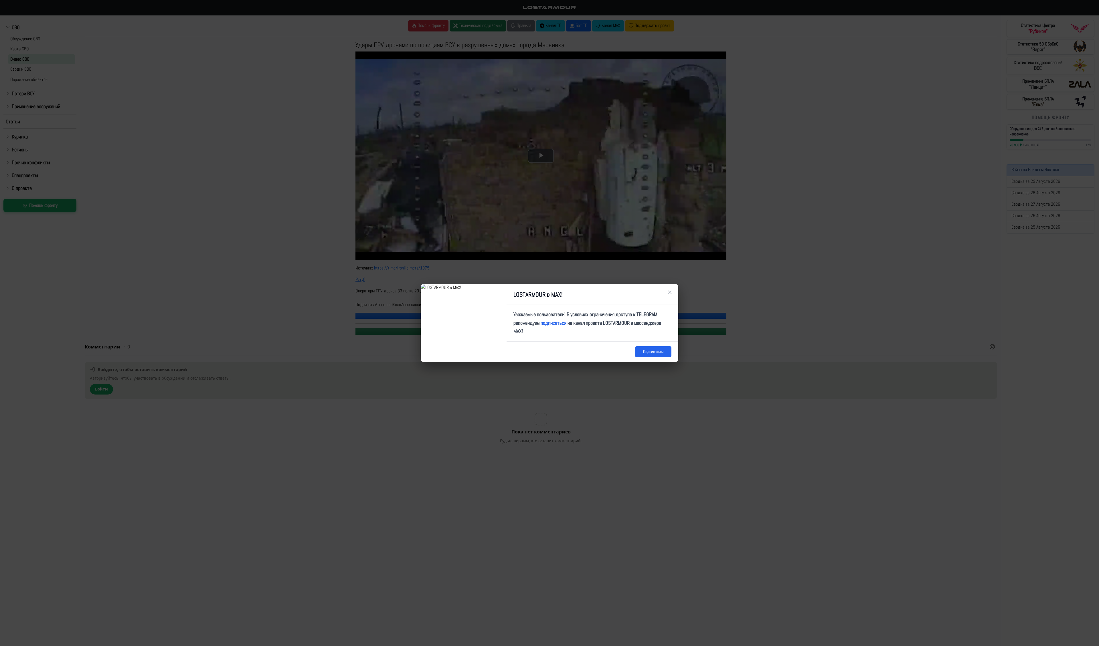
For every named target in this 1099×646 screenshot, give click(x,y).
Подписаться (653, 351)
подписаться (553, 323)
